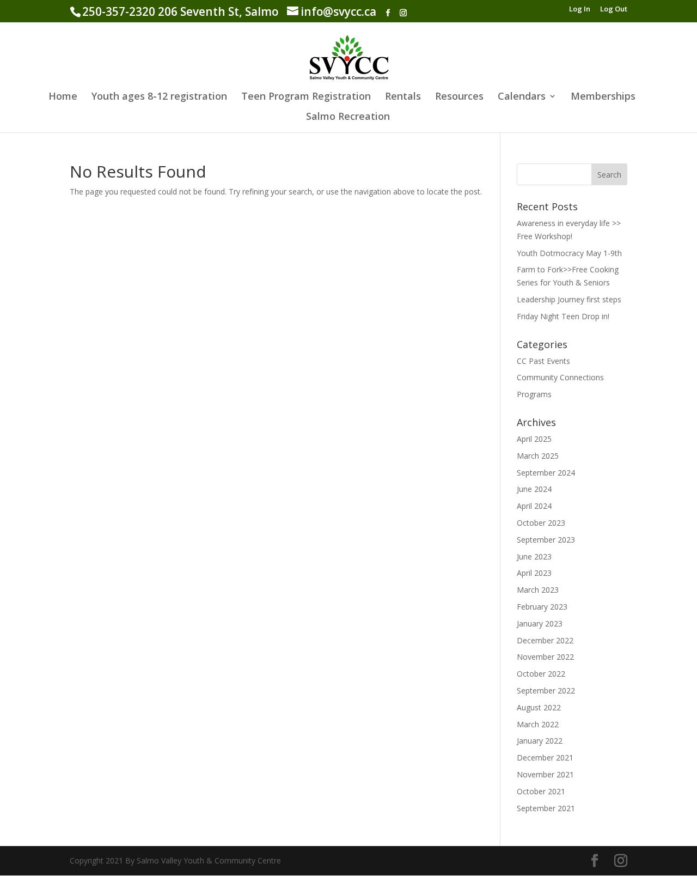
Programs (534, 394)
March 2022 (538, 724)
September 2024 (546, 472)
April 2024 (534, 506)
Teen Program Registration (306, 97)
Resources (459, 97)
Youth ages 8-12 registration (159, 97)
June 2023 (534, 556)
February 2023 (542, 606)
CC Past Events (543, 361)
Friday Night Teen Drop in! (563, 316)
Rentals (403, 97)
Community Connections (560, 377)
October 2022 (541, 673)
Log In (579, 9)
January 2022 (540, 740)
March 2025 (538, 456)
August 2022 (539, 707)
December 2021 (545, 757)
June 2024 (534, 489)
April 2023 (534, 573)
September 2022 (546, 690)
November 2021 (545, 774)
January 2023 (540, 623)
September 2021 (546, 808)
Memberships (603, 97)
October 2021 (541, 791)
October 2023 (541, 523)
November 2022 (545, 657)
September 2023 (546, 539)
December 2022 (545, 640)
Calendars (522, 97)
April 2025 (534, 439)
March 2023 (538, 590)
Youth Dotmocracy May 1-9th (569, 253)
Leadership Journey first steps (569, 299)
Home (62, 97)
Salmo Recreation (348, 117)
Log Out (613, 9)
